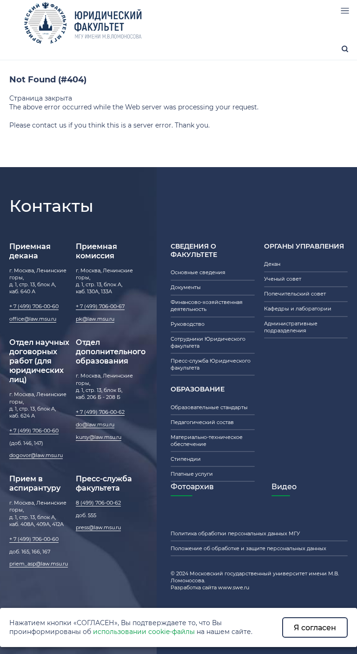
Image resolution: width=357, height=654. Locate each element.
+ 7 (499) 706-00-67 (100, 306)
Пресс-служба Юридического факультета (211, 364)
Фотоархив (192, 486)
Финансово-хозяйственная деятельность (207, 305)
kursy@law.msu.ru (98, 437)
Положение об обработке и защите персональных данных (248, 548)
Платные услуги (192, 474)
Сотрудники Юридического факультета (208, 342)
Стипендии (186, 459)
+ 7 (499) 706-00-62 (100, 412)
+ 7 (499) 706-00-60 (34, 306)
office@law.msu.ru (32, 319)
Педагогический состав (202, 422)
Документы (186, 287)
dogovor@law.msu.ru (36, 455)
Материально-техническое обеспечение (207, 440)
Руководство (188, 324)
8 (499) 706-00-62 (98, 502)
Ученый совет (282, 279)
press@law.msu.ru (98, 527)
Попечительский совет (295, 293)
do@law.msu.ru (95, 424)
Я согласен (315, 627)
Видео (284, 486)
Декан (272, 264)
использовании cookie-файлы (144, 631)
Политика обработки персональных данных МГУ (235, 533)
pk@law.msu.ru (95, 319)
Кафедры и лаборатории (297, 308)
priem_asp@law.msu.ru (38, 563)
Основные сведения (198, 272)
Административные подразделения (290, 327)
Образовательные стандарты (209, 407)
